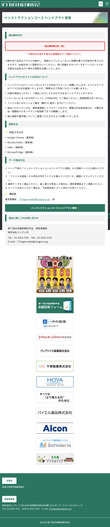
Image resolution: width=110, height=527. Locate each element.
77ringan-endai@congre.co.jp (34, 199)
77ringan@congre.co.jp (60, 508)
